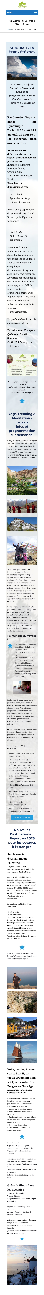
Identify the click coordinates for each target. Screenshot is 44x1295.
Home (10, 29)
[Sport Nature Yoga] (22, 4)
